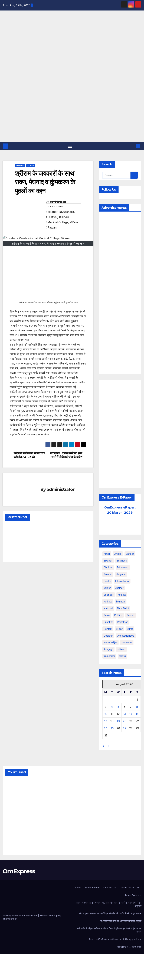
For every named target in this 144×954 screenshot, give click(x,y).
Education (122, 567)
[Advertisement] (72, 116)
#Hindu (64, 217)
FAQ (139, 887)
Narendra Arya (14, 806)
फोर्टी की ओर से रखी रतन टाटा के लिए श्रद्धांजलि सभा (118, 939)
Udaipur (108, 635)
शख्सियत (121, 649)
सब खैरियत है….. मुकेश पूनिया (129, 946)
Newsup (53, 915)
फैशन (91, 939)
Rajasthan (122, 621)
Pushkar (108, 621)
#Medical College (57, 222)
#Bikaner (52, 211)
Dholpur (108, 567)
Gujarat (108, 574)
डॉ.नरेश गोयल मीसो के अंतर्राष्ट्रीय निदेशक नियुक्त (120, 921)
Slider (30, 166)
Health (107, 581)
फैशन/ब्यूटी (108, 649)
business (122, 560)
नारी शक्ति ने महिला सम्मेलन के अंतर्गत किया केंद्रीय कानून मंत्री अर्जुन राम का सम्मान (109, 930)
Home (78, 887)
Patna (107, 615)
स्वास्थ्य (122, 656)
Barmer (130, 553)
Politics (118, 615)
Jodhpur (108, 594)
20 (124, 721)
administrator (58, 201)
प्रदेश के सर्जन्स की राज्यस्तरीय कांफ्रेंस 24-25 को (29, 455)
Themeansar (10, 918)
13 (124, 714)
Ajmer (107, 553)
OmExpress (5, 50)
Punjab (131, 615)
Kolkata (108, 601)
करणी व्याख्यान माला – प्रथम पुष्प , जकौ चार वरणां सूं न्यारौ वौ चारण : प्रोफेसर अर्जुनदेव (108, 904)
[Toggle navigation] (70, 146)
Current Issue (126, 887)
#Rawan (51, 227)
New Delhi (123, 608)
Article (118, 553)
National (108, 608)
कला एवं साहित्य (110, 642)
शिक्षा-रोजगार (109, 656)
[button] (133, 146)
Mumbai (120, 601)
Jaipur (107, 587)
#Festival (51, 217)
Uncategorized (125, 635)
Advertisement (92, 887)
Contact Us (109, 887)
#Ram (74, 222)
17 (105, 721)
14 (130, 714)
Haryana (121, 574)
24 (105, 728)
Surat (130, 628)
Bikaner (20, 166)
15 (137, 714)
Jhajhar (119, 587)
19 (118, 721)
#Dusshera (66, 211)
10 (105, 714)
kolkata (122, 594)
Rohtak (108, 628)
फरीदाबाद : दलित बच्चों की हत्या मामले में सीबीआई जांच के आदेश (66, 455)
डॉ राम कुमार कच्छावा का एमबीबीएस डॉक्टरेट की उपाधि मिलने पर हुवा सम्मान (110, 913)
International (122, 581)
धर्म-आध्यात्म (127, 642)
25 (112, 728)
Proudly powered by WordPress (20, 915)
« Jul (105, 746)
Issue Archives (133, 895)
